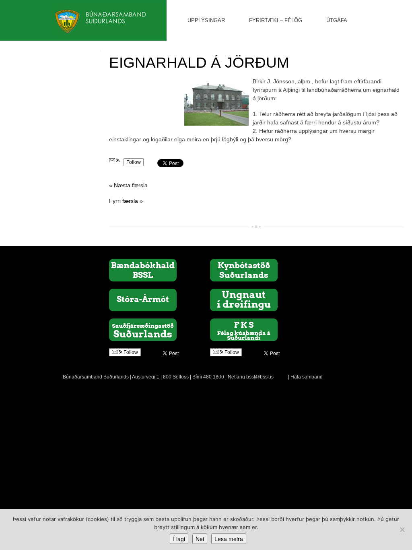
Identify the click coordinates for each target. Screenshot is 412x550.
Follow (133, 162)
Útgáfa (336, 20)
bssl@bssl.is (260, 377)
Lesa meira (228, 539)
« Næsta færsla (128, 185)
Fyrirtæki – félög (275, 20)
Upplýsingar (206, 20)
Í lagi (179, 539)
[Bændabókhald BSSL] (143, 269)
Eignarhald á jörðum (199, 62)
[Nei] (402, 529)
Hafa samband (306, 377)
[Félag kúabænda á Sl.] (244, 329)
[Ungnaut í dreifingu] (244, 299)
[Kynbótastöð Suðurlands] (244, 269)
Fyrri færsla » (126, 201)
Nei (200, 539)
